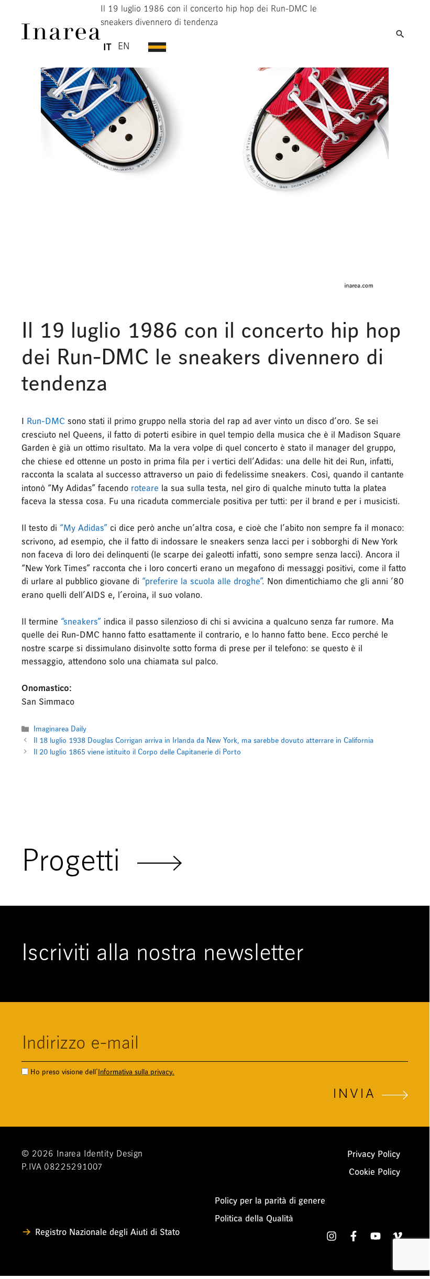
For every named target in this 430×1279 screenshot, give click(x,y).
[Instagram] (331, 1238)
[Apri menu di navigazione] (265, 47)
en (124, 47)
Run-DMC (46, 421)
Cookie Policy (374, 1172)
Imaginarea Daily (60, 729)
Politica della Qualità (254, 1219)
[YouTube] (375, 1238)
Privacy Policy (373, 1154)
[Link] (61, 37)
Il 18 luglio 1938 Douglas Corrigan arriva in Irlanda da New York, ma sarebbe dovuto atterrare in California (203, 740)
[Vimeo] (397, 1238)
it (107, 47)
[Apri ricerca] (400, 34)
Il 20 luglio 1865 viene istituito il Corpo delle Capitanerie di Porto (138, 752)
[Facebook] (353, 1238)
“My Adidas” (83, 528)
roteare (145, 488)
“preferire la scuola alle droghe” (200, 581)
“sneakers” (81, 622)
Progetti (79, 862)
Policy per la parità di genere (270, 1201)
